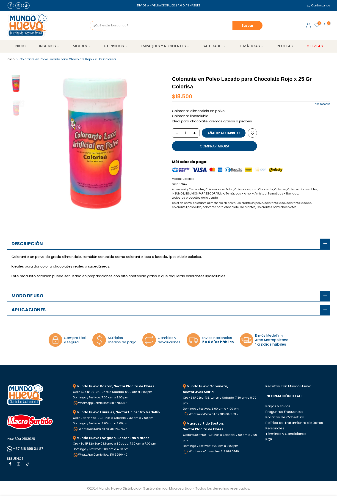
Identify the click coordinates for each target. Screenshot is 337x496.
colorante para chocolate (220, 207)
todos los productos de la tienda (195, 198)
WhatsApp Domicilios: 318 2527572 (102, 429)
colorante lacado (298, 203)
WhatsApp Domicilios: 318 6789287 (102, 403)
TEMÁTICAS (249, 46)
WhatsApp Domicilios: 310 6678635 (213, 414)
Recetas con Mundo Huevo (288, 386)
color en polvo (182, 203)
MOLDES (80, 46)
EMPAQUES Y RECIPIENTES (163, 46)
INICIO (20, 46)
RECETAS (285, 46)
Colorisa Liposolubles (302, 189)
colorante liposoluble (186, 207)
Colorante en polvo (250, 203)
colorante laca (274, 203)
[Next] (157, 144)
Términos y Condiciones (285, 433)
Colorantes (196, 189)
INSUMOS (47, 46)
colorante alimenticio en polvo (214, 203)
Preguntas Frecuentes (284, 411)
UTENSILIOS (114, 46)
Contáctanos (320, 5)
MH (222, 193)
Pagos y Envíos (277, 406)
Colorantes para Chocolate (253, 189)
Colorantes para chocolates (276, 207)
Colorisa (188, 179)
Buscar (247, 25)
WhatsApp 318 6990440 (213, 451)
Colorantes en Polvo (219, 189)
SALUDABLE (212, 46)
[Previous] (35, 144)
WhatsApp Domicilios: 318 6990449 (102, 455)
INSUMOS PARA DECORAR (202, 193)
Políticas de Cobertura (284, 417)
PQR (268, 439)
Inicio (11, 59)
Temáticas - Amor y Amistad (246, 193)
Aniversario (180, 189)
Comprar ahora (214, 146)
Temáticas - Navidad (283, 193)
